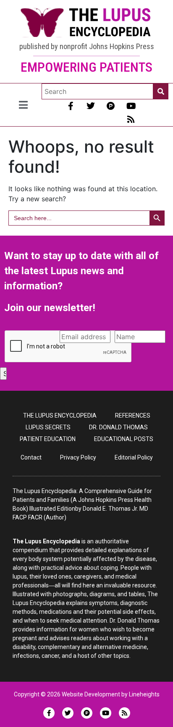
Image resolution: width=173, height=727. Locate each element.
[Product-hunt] (111, 106)
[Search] (160, 91)
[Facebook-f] (70, 106)
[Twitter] (90, 106)
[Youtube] (131, 106)
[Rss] (131, 119)
